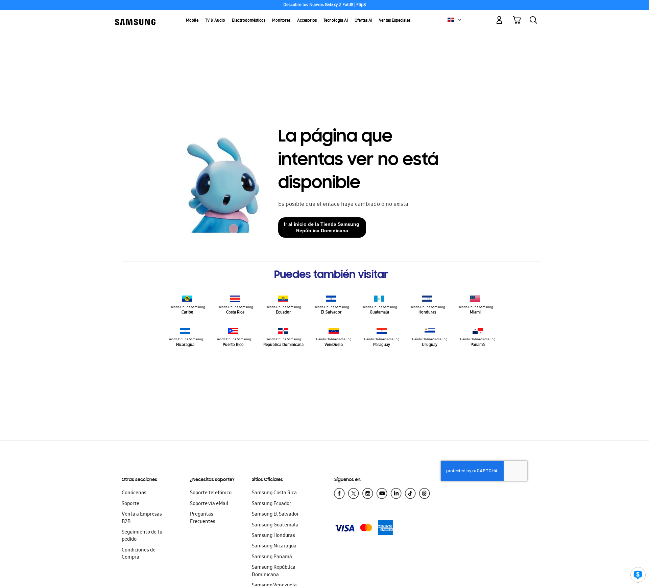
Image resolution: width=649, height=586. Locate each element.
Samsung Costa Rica (274, 493)
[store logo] (135, 16)
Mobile (192, 21)
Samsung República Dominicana (273, 571)
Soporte (130, 504)
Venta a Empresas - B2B (143, 518)
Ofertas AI (363, 21)
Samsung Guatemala (275, 525)
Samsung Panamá (272, 557)
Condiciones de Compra (138, 554)
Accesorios (307, 21)
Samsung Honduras (273, 536)
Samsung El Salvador (275, 515)
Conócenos (134, 493)
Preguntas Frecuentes (202, 518)
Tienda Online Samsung (187, 310)
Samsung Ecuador (271, 504)
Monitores (281, 21)
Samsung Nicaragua (274, 546)
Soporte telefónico (211, 493)
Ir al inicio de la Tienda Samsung (322, 227)
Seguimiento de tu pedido (142, 536)
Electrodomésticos (248, 21)
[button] (459, 20)
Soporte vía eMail (209, 504)
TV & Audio (215, 21)
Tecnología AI (335, 21)
